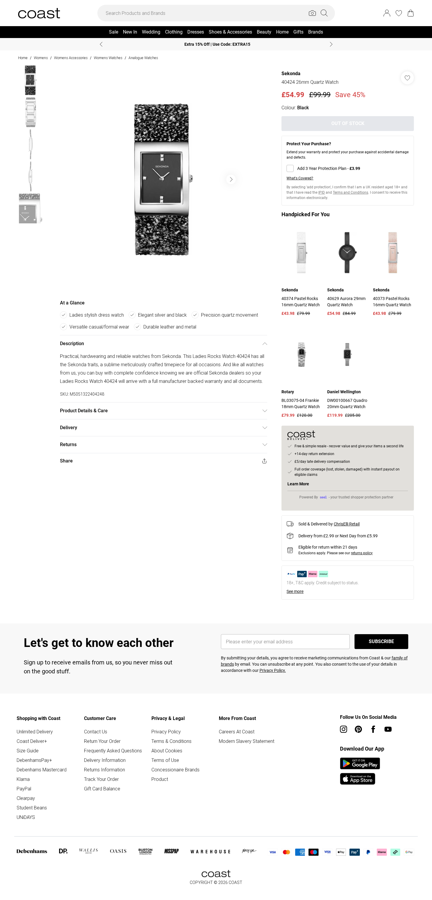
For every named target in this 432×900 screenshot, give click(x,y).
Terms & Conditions (171, 741)
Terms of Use (165, 760)
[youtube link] (388, 729)
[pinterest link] (358, 729)
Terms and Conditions (350, 192)
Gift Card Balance (102, 789)
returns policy (362, 553)
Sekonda (290, 73)
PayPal (24, 789)
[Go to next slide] (231, 179)
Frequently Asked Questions (113, 751)
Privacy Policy (166, 732)
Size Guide (28, 751)
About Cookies (166, 751)
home (23, 58)
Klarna (23, 779)
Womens (41, 58)
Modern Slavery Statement (246, 741)
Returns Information (104, 770)
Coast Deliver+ (32, 741)
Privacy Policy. (272, 670)
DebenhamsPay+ (34, 760)
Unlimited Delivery (35, 732)
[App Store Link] (360, 771)
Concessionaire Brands (175, 770)
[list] (163, 179)
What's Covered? (300, 178)
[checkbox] (348, 168)
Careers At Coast (236, 732)
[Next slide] (331, 44)
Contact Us (95, 732)
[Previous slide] (101, 44)
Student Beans (32, 808)
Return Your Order (102, 741)
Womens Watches (108, 58)
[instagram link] (343, 729)
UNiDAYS (26, 817)
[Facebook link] (373, 729)
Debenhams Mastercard (42, 770)
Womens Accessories (71, 58)
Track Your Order (101, 779)
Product (159, 779)
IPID (321, 192)
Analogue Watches (143, 58)
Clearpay (26, 798)
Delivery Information (105, 760)
